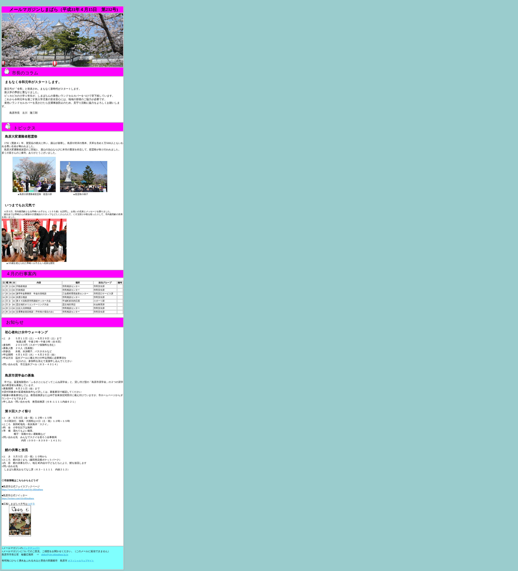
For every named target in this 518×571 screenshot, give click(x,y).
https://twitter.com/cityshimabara (18, 498)
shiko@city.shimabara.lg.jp (54, 554)
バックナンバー (31, 548)
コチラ (31, 504)
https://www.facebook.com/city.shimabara (22, 489)
